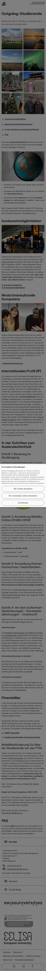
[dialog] (23, 485)
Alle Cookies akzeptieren (23, 489)
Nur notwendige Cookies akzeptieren (23, 496)
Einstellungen (23, 503)
